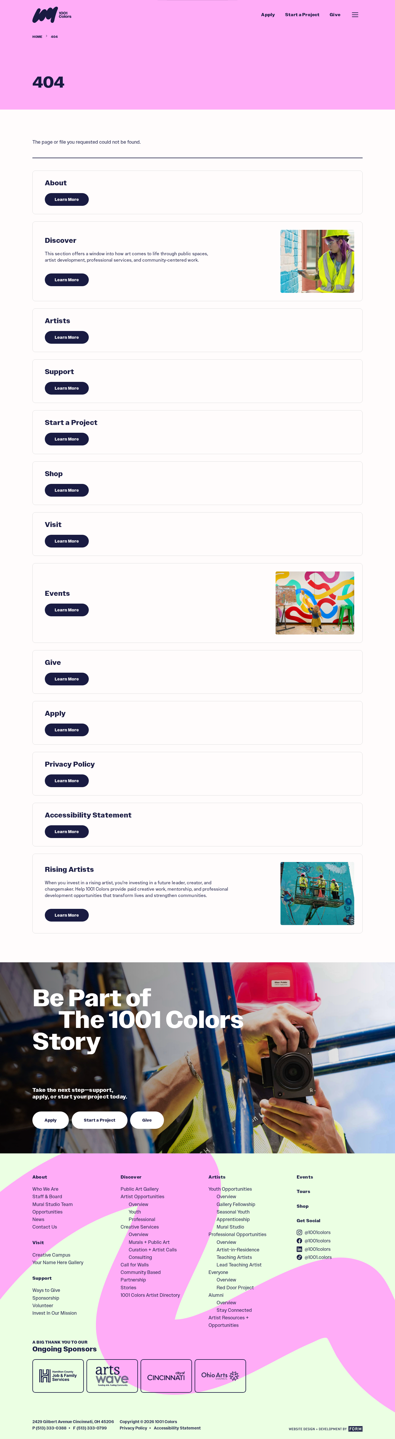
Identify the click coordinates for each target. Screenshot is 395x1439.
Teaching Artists (234, 1257)
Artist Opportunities (142, 1196)
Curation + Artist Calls (153, 1250)
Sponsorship (45, 1298)
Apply (268, 15)
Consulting (140, 1257)
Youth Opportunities (230, 1189)
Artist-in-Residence (238, 1250)
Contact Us (44, 1227)
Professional (142, 1219)
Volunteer (42, 1305)
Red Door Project (235, 1287)
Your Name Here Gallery (57, 1262)
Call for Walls (135, 1265)
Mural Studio (230, 1227)
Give (335, 15)
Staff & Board (47, 1196)
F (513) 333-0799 (90, 1428)
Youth (135, 1212)
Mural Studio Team (52, 1204)
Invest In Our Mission (54, 1313)
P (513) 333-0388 (49, 1428)
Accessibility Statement (177, 1428)
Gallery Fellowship (236, 1204)
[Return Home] (51, 15)
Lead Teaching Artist (239, 1265)
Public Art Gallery (139, 1189)
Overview (138, 1204)
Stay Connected (234, 1310)
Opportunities (47, 1212)
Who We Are (45, 1189)
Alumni (216, 1295)
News (38, 1219)
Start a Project (302, 15)
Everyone (218, 1272)
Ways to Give (46, 1290)
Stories (128, 1287)
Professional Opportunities (237, 1234)
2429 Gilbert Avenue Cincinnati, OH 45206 (73, 1421)
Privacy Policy (133, 1428)
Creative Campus (51, 1255)
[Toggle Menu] (355, 14)
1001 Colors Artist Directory (150, 1295)
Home (37, 37)
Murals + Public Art (149, 1242)
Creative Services (140, 1227)
